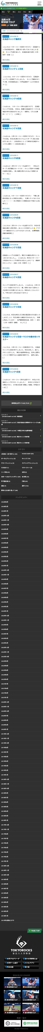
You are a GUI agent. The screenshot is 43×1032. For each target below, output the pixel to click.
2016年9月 (4, 879)
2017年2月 (4, 857)
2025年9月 (4, 529)
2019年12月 (5, 734)
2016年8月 (4, 884)
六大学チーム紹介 (11, 963)
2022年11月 (5, 652)
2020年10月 (5, 711)
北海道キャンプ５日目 (12, 247)
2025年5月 (4, 547)
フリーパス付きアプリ (9, 8)
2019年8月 (4, 747)
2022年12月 (5, 647)
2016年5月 (4, 897)
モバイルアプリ (28, 963)
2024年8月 (4, 584)
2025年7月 (4, 538)
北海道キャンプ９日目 (12, 128)
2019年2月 (4, 770)
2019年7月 (4, 752)
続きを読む (6, 60)
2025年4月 (4, 552)
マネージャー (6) (27, 467)
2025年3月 (4, 556)
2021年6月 (4, 688)
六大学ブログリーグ (12, 959)
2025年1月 (4, 565)
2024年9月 (4, 579)
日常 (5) (24, 472)
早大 (24, 12)
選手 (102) (25, 486)
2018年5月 (4, 806)
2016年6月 (4, 893)
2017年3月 (4, 852)
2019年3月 (4, 766)
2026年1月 (4, 511)
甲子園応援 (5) (5, 481)
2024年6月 (4, 593)
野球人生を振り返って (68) (9, 490)
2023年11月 (5, 620)
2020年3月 (4, 720)
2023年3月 (4, 638)
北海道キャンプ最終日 (12, 39)
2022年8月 (4, 665)
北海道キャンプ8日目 (11, 158)
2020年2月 (4, 725)
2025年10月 (5, 525)
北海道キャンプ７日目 (12, 188)
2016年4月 (4, 902)
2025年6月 (4, 543)
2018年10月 (5, 788)
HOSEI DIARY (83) (28, 453)
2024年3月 (4, 602)
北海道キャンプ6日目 (11, 218)
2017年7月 (4, 838)
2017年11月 (5, 829)
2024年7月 (4, 588)
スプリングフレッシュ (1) (30, 463)
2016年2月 (4, 911)
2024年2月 (4, 606)
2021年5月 (4, 693)
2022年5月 (4, 675)
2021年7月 (4, 684)
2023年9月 (4, 625)
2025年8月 (4, 534)
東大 (14, 12)
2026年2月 (4, 506)
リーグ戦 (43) (5, 472)
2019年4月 (4, 761)
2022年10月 (5, 656)
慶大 (30, 12)
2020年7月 (4, 716)
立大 (19, 12)
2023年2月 (4, 643)
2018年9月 (4, 793)
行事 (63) (25, 481)
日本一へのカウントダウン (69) (11, 477)
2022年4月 (4, 679)
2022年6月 (4, 670)
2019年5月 (4, 756)
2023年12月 (5, 615)
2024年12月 (5, 570)
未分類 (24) (25, 477)
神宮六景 (26, 967)
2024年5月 (4, 597)
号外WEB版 (9, 967)
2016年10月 (5, 875)
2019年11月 (5, 738)
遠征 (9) (3, 486)
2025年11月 (5, 520)
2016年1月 (4, 916)
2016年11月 (5, 870)
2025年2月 (4, 561)
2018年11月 (5, 784)
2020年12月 (5, 702)
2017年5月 (4, 843)
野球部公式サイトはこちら (20, 403)
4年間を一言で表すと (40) (9, 454)
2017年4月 (4, 847)
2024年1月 (4, 611)
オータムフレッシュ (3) (8, 458)
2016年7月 (4, 888)
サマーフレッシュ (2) (7, 463)
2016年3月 (4, 907)
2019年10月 (5, 743)
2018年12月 (5, 779)
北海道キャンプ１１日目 (13, 69)
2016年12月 (5, 866)
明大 (3, 12)
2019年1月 (4, 775)
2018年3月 (4, 816)
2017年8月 (4, 834)
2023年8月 (4, 629)
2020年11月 (5, 706)
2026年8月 (4, 502)
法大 (8, 11)
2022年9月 (4, 661)
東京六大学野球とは (30, 959)
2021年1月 (4, 697)
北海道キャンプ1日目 (11, 372)
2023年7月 (4, 634)
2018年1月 (4, 820)
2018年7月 (4, 797)
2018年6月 (4, 802)
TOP (4, 31)
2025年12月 (5, 515)
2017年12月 (5, 825)
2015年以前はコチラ (7, 920)
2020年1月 (4, 729)
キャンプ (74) (26, 458)
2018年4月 (4, 811)
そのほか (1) (5, 467)
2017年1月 (4, 861)
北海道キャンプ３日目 (12, 307)
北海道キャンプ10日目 (12, 99)
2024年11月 (5, 575)
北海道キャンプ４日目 (12, 277)
